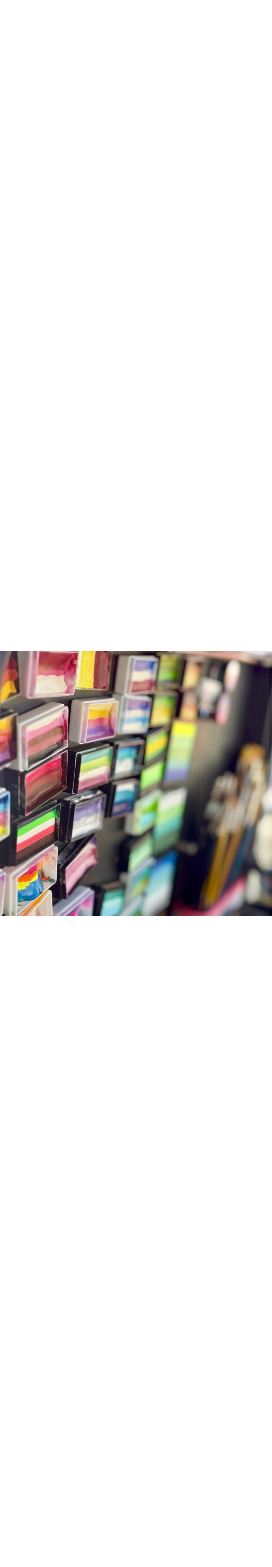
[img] (136, 783)
